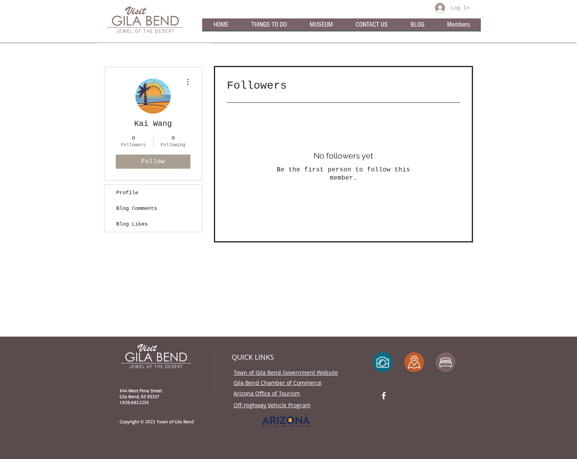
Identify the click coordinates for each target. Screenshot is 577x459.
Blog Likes (132, 224)
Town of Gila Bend (174, 421)
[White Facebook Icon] (384, 396)
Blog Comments (136, 208)
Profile (127, 192)
